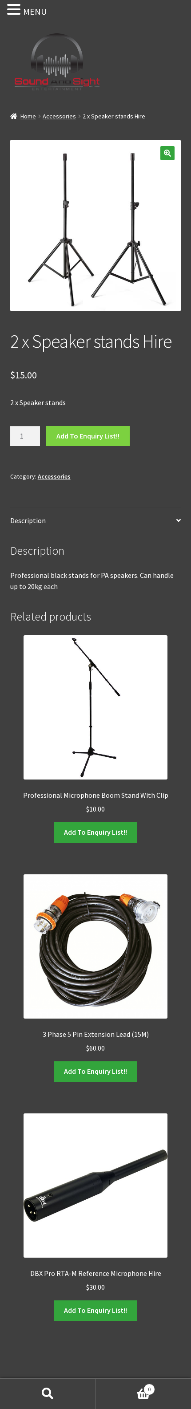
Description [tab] (28, 520)
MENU (35, 11)
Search (48, 1394)
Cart (123, 1386)
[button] (167, 153)
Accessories (59, 116)
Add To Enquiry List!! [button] (95, 832)
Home (28, 116)
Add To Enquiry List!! (87, 435)
